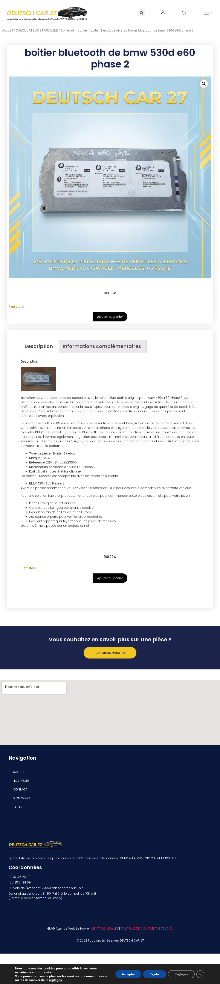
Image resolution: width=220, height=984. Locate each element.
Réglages (181, 974)
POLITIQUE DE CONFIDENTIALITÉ (142, 928)
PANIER (17, 807)
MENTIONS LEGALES (104, 928)
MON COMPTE (23, 798)
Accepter (128, 974)
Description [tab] (38, 346)
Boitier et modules (74, 30)
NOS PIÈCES (21, 780)
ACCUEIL (19, 772)
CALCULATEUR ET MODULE (37, 30)
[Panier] (184, 13)
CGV (170, 928)
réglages (55, 980)
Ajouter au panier (110, 317)
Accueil (7, 30)
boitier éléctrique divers (107, 30)
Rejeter (155, 974)
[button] (141, 13)
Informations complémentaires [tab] (102, 346)
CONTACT (20, 789)
